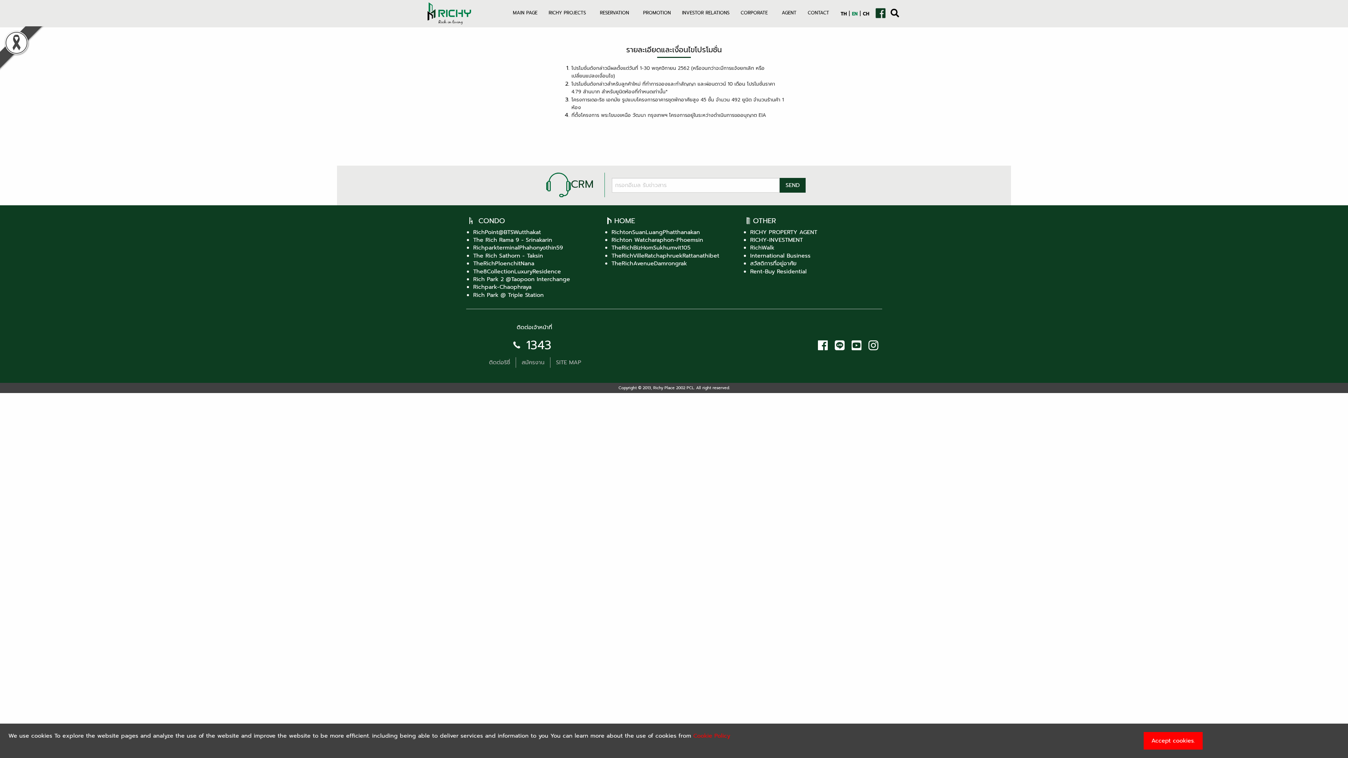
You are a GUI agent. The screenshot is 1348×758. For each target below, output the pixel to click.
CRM (582, 184)
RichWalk (762, 248)
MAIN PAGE (525, 12)
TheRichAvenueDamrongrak (649, 263)
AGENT (789, 12)
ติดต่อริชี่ (499, 362)
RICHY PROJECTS (567, 12)
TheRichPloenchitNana (503, 263)
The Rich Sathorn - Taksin (508, 256)
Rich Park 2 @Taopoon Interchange (521, 279)
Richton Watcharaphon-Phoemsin (657, 240)
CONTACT (818, 12)
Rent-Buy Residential (778, 271)
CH (866, 14)
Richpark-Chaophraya (502, 287)
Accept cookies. (1173, 741)
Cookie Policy (711, 736)
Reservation (614, 12)
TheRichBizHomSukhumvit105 (651, 248)
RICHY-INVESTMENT (776, 240)
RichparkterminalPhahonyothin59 (518, 248)
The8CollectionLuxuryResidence (517, 271)
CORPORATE (754, 12)
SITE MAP (568, 362)
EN (855, 14)
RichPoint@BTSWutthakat (507, 232)
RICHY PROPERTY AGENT (783, 232)
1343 (538, 345)
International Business (780, 256)
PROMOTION (657, 12)
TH (844, 14)
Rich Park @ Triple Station (508, 295)
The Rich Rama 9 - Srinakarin (512, 240)
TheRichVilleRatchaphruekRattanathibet (665, 256)
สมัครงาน (533, 362)
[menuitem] (525, 17)
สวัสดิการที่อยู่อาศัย (773, 263)
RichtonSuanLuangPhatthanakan (656, 232)
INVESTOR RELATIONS (705, 12)
